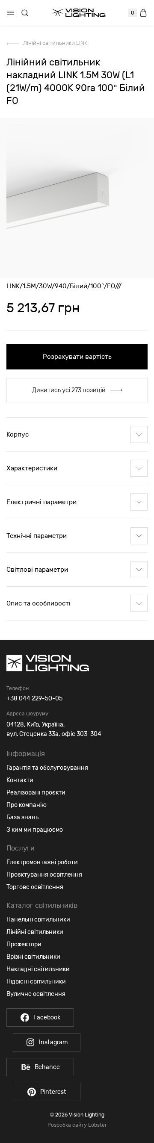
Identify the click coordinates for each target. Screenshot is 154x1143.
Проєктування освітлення (44, 874)
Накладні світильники (38, 969)
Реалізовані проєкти (35, 792)
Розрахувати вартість (77, 356)
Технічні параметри (36, 536)
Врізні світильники (33, 956)
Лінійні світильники (34, 932)
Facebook (46, 1017)
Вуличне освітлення (35, 994)
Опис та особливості (38, 603)
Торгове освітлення (34, 887)
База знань (22, 817)
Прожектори (23, 944)
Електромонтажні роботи (42, 862)
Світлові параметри (37, 569)
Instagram (53, 1042)
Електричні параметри (41, 502)
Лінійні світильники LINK (55, 43)
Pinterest (53, 1092)
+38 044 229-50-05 (34, 698)
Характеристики (31, 468)
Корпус (17, 434)
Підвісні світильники (36, 981)
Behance (47, 1067)
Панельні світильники (38, 919)
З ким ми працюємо (34, 829)
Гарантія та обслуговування (47, 767)
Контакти (19, 780)
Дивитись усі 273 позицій (69, 390)
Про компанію (26, 805)
